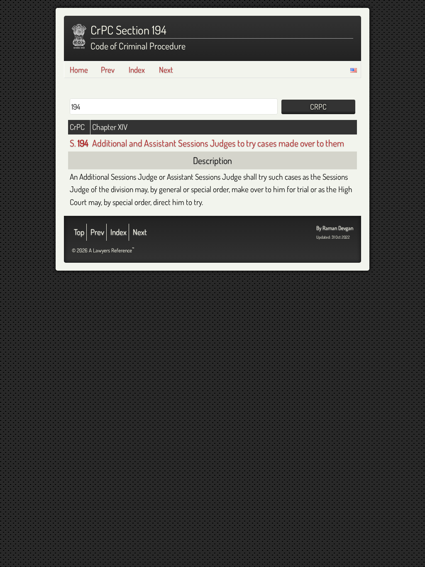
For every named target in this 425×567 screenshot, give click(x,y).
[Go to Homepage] (79, 36)
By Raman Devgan (334, 228)
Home (79, 69)
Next (166, 69)
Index (137, 69)
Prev (108, 69)
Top (79, 232)
